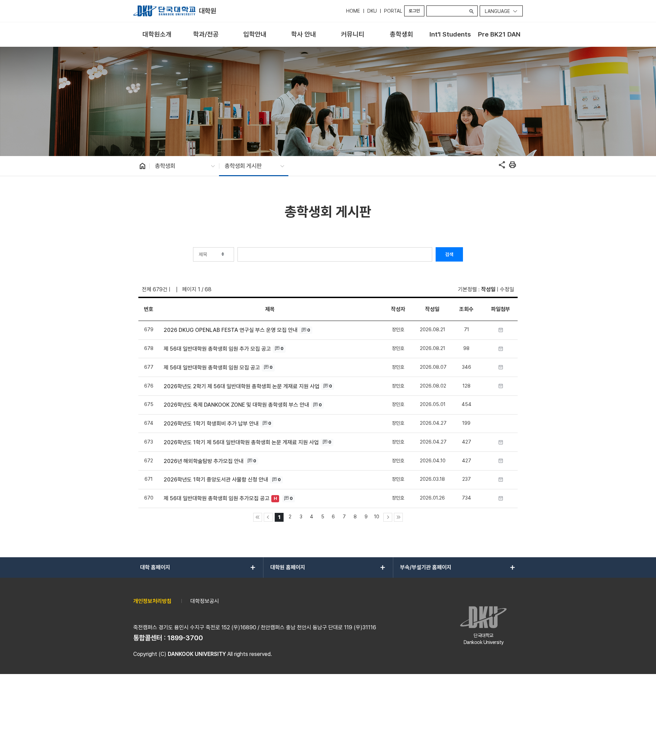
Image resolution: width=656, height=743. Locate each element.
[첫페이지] (257, 517)
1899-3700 (185, 638)
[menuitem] (157, 35)
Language (497, 11)
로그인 (414, 10)
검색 (449, 254)
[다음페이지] (387, 517)
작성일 (488, 289)
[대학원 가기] (164, 10)
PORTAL (393, 11)
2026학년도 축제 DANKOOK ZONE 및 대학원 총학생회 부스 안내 (236, 405)
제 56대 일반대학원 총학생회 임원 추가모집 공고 (217, 498)
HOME (353, 11)
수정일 (507, 289)
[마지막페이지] (398, 517)
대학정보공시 (204, 601)
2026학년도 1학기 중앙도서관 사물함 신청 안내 (216, 479)
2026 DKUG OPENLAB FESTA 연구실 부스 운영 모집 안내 (231, 330)
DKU (372, 11)
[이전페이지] (268, 517)
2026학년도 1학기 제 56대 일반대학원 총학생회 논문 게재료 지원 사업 (241, 442)
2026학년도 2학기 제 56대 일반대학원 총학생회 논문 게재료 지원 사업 (241, 386)
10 (376, 516)
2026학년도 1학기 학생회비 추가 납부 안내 (211, 423)
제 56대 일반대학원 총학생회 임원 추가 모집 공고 (217, 349)
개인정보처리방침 (152, 601)
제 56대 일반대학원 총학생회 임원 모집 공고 (212, 367)
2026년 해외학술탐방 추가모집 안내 (204, 461)
